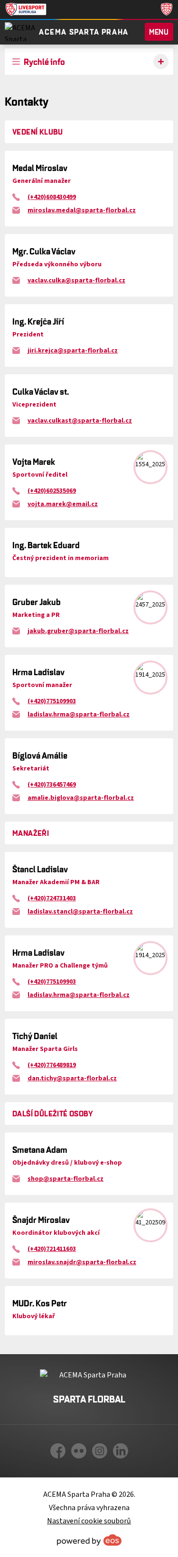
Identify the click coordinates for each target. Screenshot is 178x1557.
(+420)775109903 (52, 701)
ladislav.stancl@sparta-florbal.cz (80, 911)
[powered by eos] (89, 1540)
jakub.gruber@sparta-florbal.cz (78, 631)
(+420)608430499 (52, 197)
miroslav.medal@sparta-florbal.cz (82, 210)
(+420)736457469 (52, 784)
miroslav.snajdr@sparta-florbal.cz (82, 1262)
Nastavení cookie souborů (89, 1521)
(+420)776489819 (52, 1065)
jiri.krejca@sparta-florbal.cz (73, 350)
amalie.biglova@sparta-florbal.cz (81, 798)
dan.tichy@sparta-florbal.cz (72, 1078)
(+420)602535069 (52, 491)
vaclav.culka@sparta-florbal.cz (76, 280)
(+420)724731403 (52, 898)
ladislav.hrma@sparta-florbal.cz (79, 714)
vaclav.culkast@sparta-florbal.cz (80, 420)
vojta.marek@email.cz (63, 504)
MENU (159, 31)
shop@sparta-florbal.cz (65, 1179)
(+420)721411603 (52, 1249)
